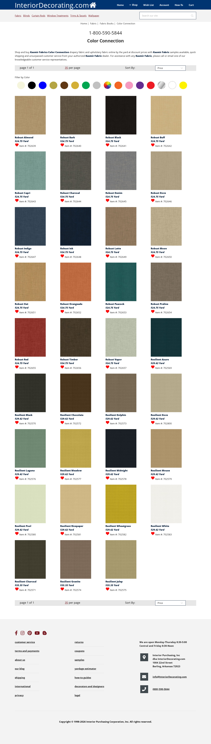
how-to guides (83, 677)
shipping (20, 677)
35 (66, 68)
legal (77, 695)
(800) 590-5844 (161, 689)
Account (164, 4)
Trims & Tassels (78, 15)
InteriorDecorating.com (52, 5)
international (23, 686)
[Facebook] (16, 633)
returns (79, 642)
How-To (179, 4)
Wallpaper (93, 15)
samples (79, 659)
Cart (191, 4)
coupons (79, 650)
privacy (19, 695)
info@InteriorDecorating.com (170, 676)
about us (20, 659)
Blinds (26, 15)
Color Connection (126, 23)
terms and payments (27, 650)
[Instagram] (23, 633)
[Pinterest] (29, 633)
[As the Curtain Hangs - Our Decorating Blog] (45, 633)
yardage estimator (85, 668)
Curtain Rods (38, 15)
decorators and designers (89, 686)
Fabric (18, 15)
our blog (19, 668)
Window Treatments (57, 15)
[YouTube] (37, 633)
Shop (135, 4)
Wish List (148, 4)
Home (120, 4)
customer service (25, 642)
